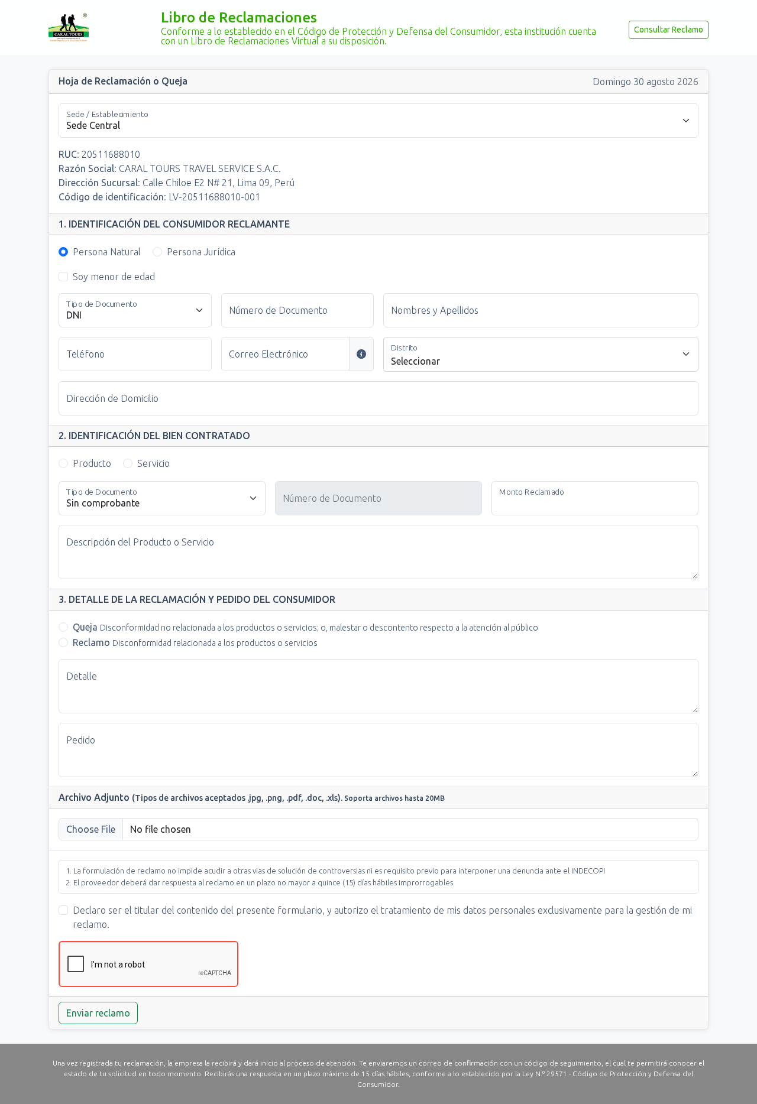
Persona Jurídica (201, 251)
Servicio (153, 463)
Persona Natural (107, 251)
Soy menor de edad (114, 276)
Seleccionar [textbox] (415, 361)
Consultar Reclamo (668, 29)
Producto (92, 463)
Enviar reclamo (98, 1013)
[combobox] (540, 354)
